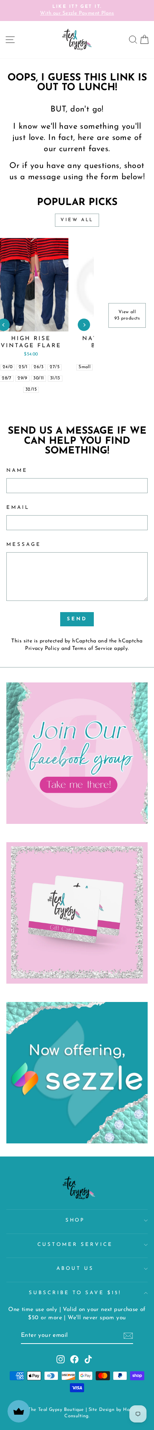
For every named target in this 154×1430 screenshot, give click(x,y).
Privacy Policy (42, 648)
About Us (75, 1268)
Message (23, 544)
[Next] (84, 324)
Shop (75, 1220)
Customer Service (75, 1244)
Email (18, 507)
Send (77, 619)
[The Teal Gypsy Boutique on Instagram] (60, 1359)
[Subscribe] (128, 1335)
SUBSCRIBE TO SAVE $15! (75, 1292)
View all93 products (127, 315)
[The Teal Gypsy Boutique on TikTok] (88, 1359)
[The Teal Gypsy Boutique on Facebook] (74, 1359)
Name (17, 470)
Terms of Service (92, 648)
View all (77, 220)
